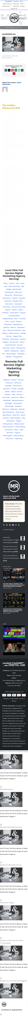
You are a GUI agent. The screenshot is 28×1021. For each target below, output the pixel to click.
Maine (22, 397)
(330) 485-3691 (16, 675)
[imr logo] (14, 13)
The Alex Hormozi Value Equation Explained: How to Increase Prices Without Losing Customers (12, 610)
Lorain (12, 321)
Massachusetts (17, 400)
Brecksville (18, 295)
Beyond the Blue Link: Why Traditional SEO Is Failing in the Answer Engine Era (13, 117)
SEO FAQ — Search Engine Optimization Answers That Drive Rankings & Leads (14, 193)
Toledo (6, 351)
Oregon (18, 421)
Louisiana (14, 397)
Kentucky (5, 397)
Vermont (10, 432)
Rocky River (14, 339)
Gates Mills (14, 313)
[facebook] (4, 525)
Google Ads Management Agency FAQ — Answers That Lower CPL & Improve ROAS (14, 147)
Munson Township (14, 330)
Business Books (7, 613)
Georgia (21, 389)
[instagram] (10, 525)
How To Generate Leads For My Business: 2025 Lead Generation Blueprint (13, 169)
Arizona (21, 380)
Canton (14, 298)
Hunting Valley (14, 316)
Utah (21, 430)
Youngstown (17, 357)
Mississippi (9, 406)
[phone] (19, 525)
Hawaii (7, 391)
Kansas (19, 394)
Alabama (6, 380)
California (17, 383)
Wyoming (18, 438)
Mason (18, 321)
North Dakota (15, 418)
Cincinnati (9, 304)
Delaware (6, 389)
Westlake (21, 354)
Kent (16, 318)
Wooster (9, 357)
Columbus (6, 307)
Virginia (17, 432)
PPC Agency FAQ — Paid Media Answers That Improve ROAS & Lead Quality (13, 185)
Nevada (22, 409)
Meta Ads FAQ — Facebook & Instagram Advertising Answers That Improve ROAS (13, 177)
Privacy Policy (14, 698)
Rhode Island (19, 424)
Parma (8, 336)
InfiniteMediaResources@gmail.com (14, 680)
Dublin (14, 310)
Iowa (13, 394)
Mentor (13, 327)
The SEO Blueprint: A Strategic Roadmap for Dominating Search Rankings (14, 244)
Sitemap (6, 698)
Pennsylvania (8, 424)
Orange (23, 333)
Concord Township (18, 307)
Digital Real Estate (7, 588)
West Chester (11, 354)
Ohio (23, 418)
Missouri (18, 406)
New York (16, 415)
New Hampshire (8, 412)
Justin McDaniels (8, 55)
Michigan (8, 403)
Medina (6, 327)
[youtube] (13, 525)
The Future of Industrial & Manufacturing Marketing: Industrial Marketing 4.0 (11, 231)
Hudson (23, 313)
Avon (17, 283)
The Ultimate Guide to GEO (12, 250)
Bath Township (14, 286)
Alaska (13, 380)
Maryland (6, 400)
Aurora (11, 283)
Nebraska (13, 409)
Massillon (8, 324)
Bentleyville (9, 292)
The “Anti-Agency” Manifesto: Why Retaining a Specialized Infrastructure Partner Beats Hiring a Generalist (13, 585)
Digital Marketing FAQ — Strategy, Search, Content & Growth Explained (12, 125)
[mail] (16, 525)
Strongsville (20, 348)
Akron (6, 283)
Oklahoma (10, 421)
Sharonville (14, 342)
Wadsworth (15, 351)
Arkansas (9, 383)
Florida (14, 389)
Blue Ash (18, 292)
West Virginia (19, 435)
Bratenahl (8, 295)
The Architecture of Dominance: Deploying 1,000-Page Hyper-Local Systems (13, 201)
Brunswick (7, 298)
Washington (7, 435)
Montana (5, 409)
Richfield (5, 339)
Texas (16, 430)
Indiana (7, 394)
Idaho (13, 391)
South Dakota (20, 427)
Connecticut (17, 386)
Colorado (8, 386)
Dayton (8, 310)
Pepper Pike (17, 336)
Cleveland (18, 304)
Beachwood (17, 289)
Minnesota (18, 403)
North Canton (14, 333)
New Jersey (20, 412)
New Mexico (7, 415)
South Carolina (8, 427)
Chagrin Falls (18, 301)
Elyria (21, 310)
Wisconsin (10, 438)
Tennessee (8, 430)
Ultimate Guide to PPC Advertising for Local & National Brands (13, 260)
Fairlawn (5, 313)
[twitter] (7, 525)
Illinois (19, 391)
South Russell (10, 345)
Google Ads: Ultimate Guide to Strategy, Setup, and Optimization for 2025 (13, 155)
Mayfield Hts (17, 324)
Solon (22, 342)
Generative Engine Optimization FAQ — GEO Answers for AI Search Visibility (14, 133)
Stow (13, 348)
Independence (8, 318)
